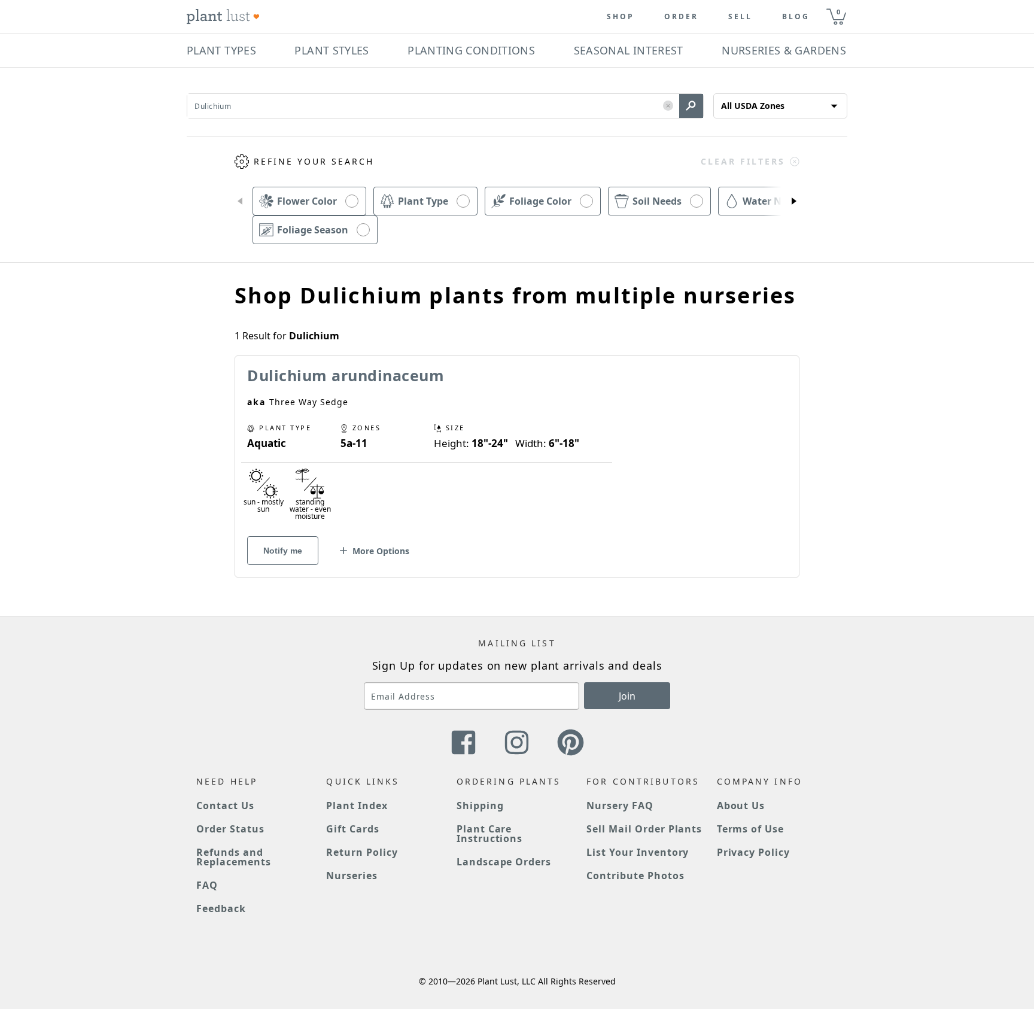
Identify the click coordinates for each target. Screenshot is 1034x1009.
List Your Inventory (637, 852)
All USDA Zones (752, 105)
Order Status (230, 828)
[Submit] (691, 106)
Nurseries (352, 875)
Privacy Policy (753, 852)
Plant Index (357, 805)
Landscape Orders (504, 861)
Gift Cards (352, 828)
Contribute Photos (635, 875)
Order (681, 16)
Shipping (480, 805)
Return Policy (361, 852)
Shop (620, 16)
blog (796, 16)
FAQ (207, 885)
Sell (740, 16)
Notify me (282, 550)
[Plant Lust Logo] (223, 17)
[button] (668, 106)
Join (627, 696)
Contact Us (225, 805)
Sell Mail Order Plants (644, 828)
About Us (741, 805)
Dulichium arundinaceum (345, 375)
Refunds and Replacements (233, 857)
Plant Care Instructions (490, 833)
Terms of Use (750, 828)
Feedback (221, 908)
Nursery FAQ (619, 805)
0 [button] (838, 11)
